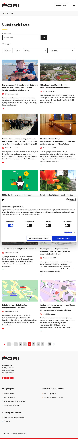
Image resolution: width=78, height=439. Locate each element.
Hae (44, 37)
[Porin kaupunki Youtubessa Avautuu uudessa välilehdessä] (9, 378)
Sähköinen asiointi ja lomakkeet (14, 401)
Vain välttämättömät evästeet (38, 238)
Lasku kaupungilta (49, 393)
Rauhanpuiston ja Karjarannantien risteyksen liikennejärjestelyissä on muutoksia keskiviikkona (55, 251)
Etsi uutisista (6, 33)
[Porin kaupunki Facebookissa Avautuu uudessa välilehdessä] (3, 378)
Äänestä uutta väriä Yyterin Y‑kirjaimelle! (19, 249)
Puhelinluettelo (8, 393)
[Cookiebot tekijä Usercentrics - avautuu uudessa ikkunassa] (67, 199)
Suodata (7, 44)
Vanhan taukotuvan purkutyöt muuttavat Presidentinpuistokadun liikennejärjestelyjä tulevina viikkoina (57, 307)
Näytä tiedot (68, 232)
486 (49, 344)
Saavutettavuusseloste (19, 434)
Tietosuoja (5, 434)
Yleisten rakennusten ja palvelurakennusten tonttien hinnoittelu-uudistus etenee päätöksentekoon (57, 141)
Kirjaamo (6, 421)
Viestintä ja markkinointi (12, 405)
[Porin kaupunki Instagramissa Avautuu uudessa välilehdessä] (6, 378)
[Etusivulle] (10, 5)
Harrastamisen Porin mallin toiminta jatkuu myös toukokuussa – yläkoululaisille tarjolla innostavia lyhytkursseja (20, 87)
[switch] (29, 225)
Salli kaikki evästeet (63, 238)
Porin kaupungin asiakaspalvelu (14, 417)
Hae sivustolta (61, 5)
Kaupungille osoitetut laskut (53, 397)
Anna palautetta (9, 397)
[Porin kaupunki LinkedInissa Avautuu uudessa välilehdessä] (12, 378)
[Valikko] (74, 5)
